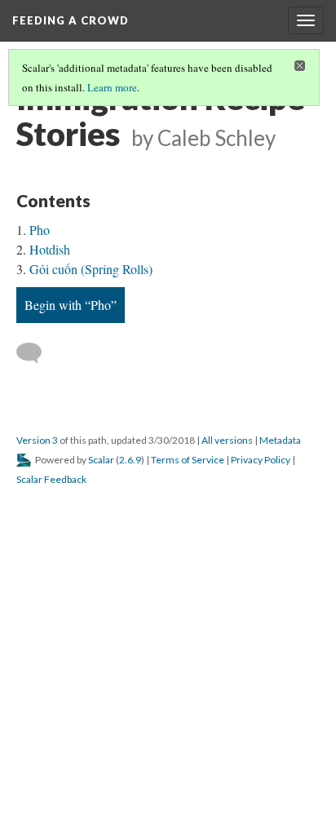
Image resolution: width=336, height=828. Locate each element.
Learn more (112, 87)
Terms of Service (187, 460)
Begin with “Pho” (70, 304)
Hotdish (49, 249)
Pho (39, 229)
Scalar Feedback (51, 479)
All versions (227, 440)
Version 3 (37, 440)
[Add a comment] (36, 353)
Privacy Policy (260, 460)
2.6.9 (130, 460)
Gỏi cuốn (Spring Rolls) (91, 268)
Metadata (280, 440)
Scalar (101, 460)
